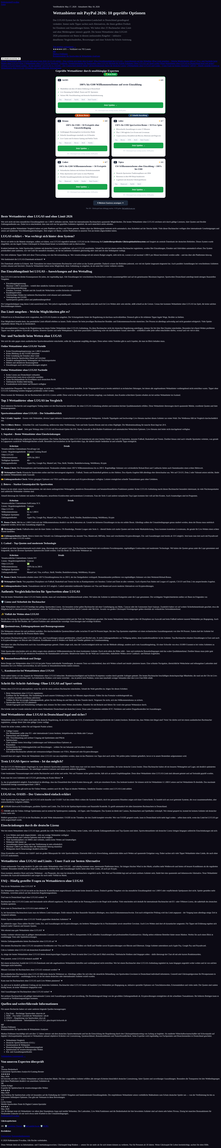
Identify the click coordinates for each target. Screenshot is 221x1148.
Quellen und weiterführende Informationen (43, 68)
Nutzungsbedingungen (21, 1136)
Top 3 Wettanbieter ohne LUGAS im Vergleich (38, 63)
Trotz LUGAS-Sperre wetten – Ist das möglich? (21, 66)
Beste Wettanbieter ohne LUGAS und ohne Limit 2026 (24, 61)
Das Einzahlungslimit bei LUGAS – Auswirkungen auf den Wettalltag (123, 61)
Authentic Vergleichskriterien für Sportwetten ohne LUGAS (83, 63)
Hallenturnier (10, 2)
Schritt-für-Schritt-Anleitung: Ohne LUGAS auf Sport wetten (134, 63)
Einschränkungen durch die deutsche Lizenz (107, 66)
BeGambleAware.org (128, 208)
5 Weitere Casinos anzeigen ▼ (110, 203)
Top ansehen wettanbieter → (64, 47)
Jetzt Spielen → (110, 105)
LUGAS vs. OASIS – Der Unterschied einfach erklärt (65, 66)
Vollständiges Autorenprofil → (13, 1056)
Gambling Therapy (14, 1126)
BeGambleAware (31, 1126)
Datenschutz (6, 1136)
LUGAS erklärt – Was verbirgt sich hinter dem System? (70, 61)
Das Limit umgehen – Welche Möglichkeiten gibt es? (174, 61)
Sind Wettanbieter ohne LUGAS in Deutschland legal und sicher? (187, 63)
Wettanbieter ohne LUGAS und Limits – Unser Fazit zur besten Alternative (158, 66)
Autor (3, 4)
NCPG (44, 1126)
